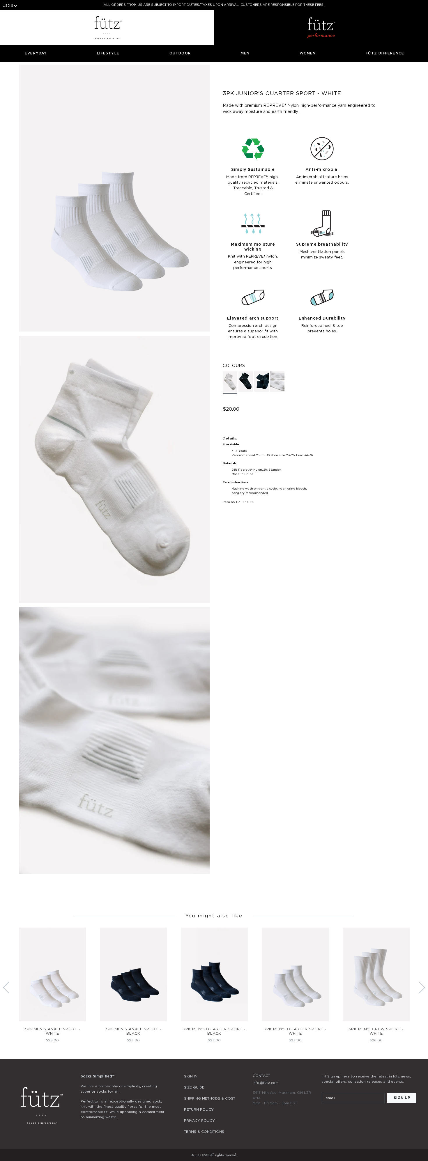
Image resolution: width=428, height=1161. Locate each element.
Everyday (36, 53)
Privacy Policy (199, 1120)
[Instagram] (325, 1115)
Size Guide (194, 1087)
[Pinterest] (356, 1115)
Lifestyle (108, 53)
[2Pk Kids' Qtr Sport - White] (277, 381)
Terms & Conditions (204, 1131)
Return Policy (199, 1109)
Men (245, 53)
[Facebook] (340, 1115)
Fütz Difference (385, 53)
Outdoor (180, 53)
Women (308, 53)
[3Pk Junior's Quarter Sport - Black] (245, 381)
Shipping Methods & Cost (209, 1098)
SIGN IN (190, 1076)
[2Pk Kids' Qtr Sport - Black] (261, 381)
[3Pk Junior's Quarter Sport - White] (230, 382)
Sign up (402, 1098)
